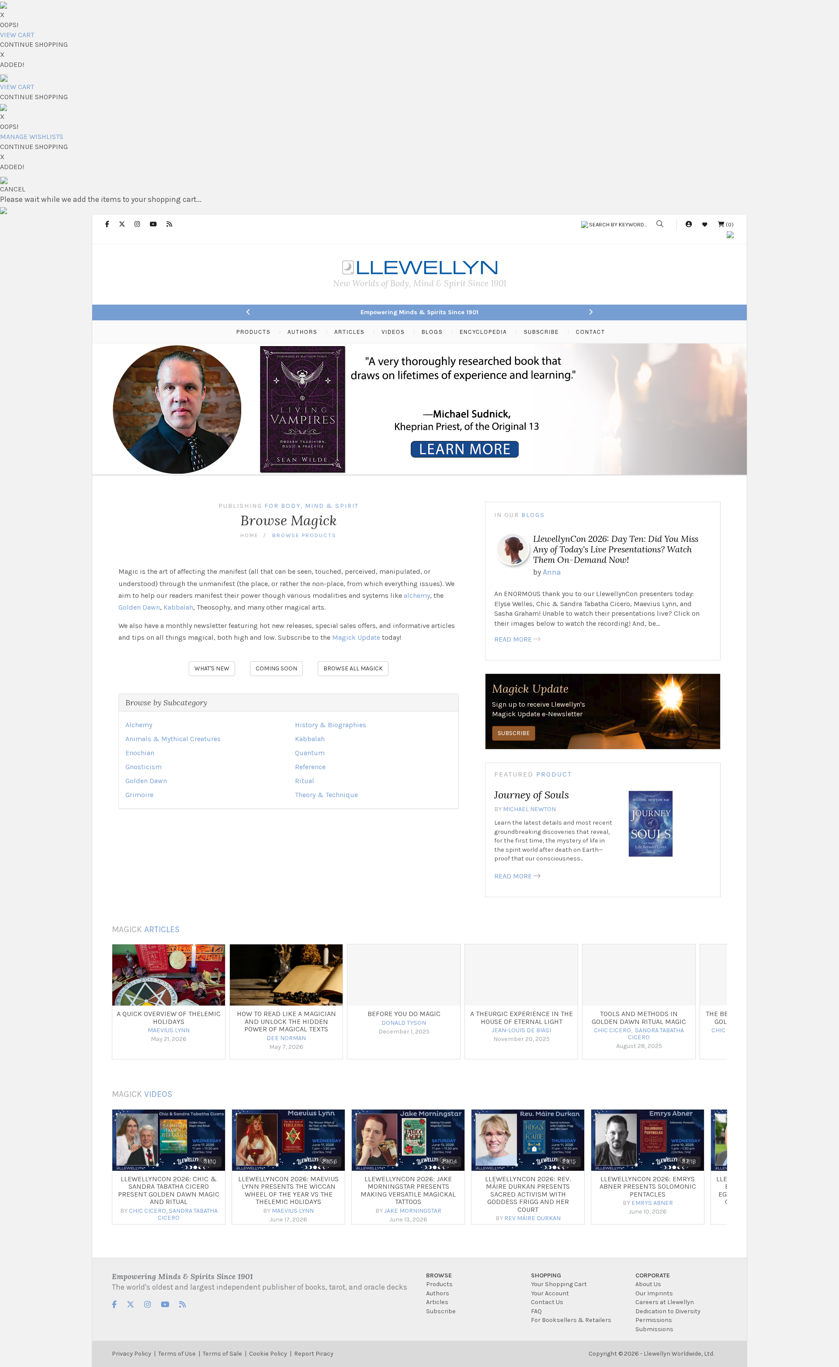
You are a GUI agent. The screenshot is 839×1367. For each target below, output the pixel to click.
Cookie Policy (268, 1353)
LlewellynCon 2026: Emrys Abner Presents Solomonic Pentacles (648, 1186)
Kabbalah (178, 607)
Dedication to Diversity (667, 1311)
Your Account (550, 1293)
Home (249, 535)
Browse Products (304, 535)
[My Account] (689, 224)
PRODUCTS (253, 331)
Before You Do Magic (403, 1014)
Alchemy (138, 725)
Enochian (139, 753)
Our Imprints (654, 1293)
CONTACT (590, 331)
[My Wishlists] (704, 224)
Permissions (653, 1320)
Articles (162, 929)
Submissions (654, 1329)
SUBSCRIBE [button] (514, 733)
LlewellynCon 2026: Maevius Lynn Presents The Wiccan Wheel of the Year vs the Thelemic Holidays (288, 1190)
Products (439, 1284)
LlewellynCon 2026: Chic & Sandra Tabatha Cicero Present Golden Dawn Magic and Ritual (168, 1190)
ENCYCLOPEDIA (483, 331)
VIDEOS (393, 331)
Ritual (304, 781)
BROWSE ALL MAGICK (353, 668)
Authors (437, 1293)
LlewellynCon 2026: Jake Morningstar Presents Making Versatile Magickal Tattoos (408, 1190)
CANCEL (12, 189)
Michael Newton (529, 809)
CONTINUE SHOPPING (34, 44)
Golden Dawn (139, 607)
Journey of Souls (531, 794)
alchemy (417, 595)
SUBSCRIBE (541, 331)
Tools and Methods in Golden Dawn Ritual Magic (639, 1018)
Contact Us (547, 1302)
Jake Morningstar (412, 1210)
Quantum (310, 753)
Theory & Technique (326, 795)
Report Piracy (313, 1353)
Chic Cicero (147, 1210)
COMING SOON (276, 668)
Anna (552, 572)
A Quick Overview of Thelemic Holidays (169, 1018)
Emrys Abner (652, 1203)
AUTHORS (302, 331)
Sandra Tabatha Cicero (188, 1214)
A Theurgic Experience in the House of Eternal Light (521, 1018)
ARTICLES (349, 331)
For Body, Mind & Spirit (311, 506)
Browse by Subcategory (166, 702)
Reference (310, 767)
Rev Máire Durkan (532, 1218)
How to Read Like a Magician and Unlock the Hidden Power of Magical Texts (286, 1021)
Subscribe (441, 1311)
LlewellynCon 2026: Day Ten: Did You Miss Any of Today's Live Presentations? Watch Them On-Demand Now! (615, 549)
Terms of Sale (222, 1353)
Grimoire (139, 795)
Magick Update (356, 637)
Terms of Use (177, 1353)
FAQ (536, 1311)
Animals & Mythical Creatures (173, 739)
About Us (648, 1284)
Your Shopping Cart (559, 1284)
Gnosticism (143, 767)
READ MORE (513, 639)
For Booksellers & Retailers (571, 1320)
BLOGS (432, 331)
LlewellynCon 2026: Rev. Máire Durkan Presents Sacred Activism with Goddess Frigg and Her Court (528, 1194)
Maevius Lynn (293, 1210)
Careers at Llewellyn (664, 1302)
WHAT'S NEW (211, 668)
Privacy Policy (131, 1353)
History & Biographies (330, 725)
